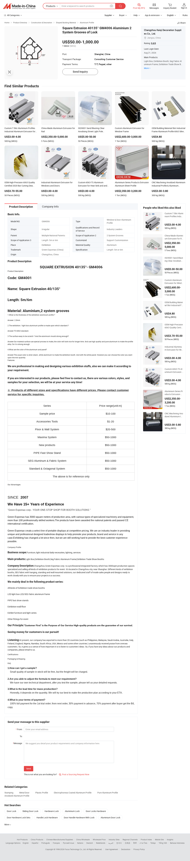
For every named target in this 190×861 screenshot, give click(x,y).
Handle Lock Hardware (47, 817)
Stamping (8, 792)
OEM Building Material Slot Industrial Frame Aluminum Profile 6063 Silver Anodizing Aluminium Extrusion (174, 304)
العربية (110, 843)
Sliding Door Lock (30, 811)
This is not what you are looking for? (40, 774)
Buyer (122, 15)
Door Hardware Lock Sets (18, 817)
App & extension (152, 15)
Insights (170, 839)
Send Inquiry (80, 71)
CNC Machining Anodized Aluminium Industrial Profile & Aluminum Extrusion (174, 415)
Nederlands (100, 843)
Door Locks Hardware (96, 811)
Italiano (80, 843)
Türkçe (153, 843)
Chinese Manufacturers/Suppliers (59, 839)
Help (135, 15)
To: (21, 736)
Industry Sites (114, 839)
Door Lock (11, 811)
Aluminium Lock (72, 811)
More (146, 68)
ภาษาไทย (143, 843)
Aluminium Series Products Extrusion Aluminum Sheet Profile (174, 393)
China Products (37, 839)
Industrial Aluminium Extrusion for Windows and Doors (174, 348)
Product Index (146, 839)
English (26, 843)
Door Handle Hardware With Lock (79, 817)
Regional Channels (130, 839)
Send (28, 768)
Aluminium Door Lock (110, 817)
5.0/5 (153, 43)
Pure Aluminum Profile (107, 792)
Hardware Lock (52, 811)
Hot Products (22, 839)
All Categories (13, 15)
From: (19, 729)
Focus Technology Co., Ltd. (76, 849)
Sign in (184, 7)
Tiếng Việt (163, 843)
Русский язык (68, 843)
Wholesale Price (99, 839)
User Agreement (111, 849)
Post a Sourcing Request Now (74, 774)
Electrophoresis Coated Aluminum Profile (72, 792)
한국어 (119, 843)
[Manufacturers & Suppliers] (19, 6)
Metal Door (24, 792)
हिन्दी (135, 843)
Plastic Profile (41, 792)
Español (35, 843)
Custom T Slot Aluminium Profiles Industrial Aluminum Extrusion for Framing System (174, 215)
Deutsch (89, 843)
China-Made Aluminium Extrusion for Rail (174, 237)
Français (56, 843)
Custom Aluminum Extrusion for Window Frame (174, 282)
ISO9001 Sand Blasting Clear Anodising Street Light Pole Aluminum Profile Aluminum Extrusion (174, 259)
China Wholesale (83, 839)
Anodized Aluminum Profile (16, 795)
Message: (17, 743)
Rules (185, 15)
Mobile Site (159, 839)
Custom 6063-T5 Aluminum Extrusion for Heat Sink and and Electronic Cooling (174, 371)
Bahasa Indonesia (177, 843)
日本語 (127, 843)
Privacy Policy (139, 849)
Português (45, 843)
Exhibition (46, 245)
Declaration (125, 849)
